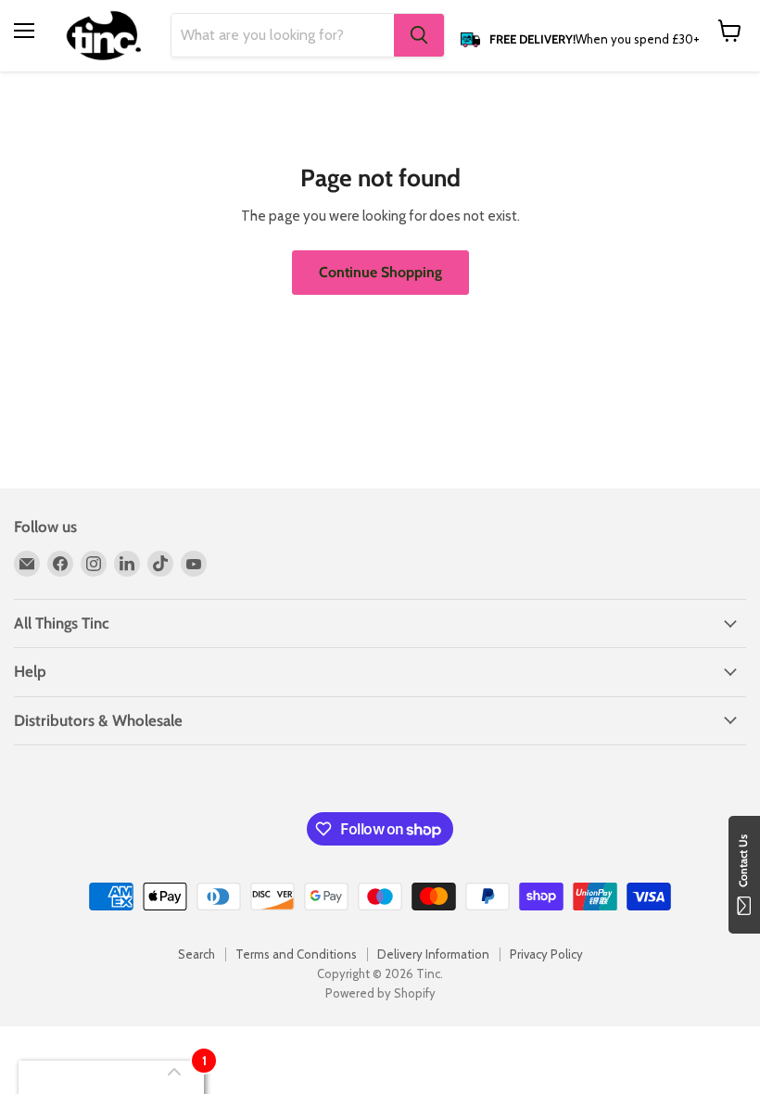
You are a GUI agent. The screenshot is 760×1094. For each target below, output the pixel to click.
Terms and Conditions (296, 954)
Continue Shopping (380, 272)
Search (196, 954)
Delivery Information (433, 954)
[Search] (419, 35)
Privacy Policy (546, 954)
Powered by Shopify (380, 993)
